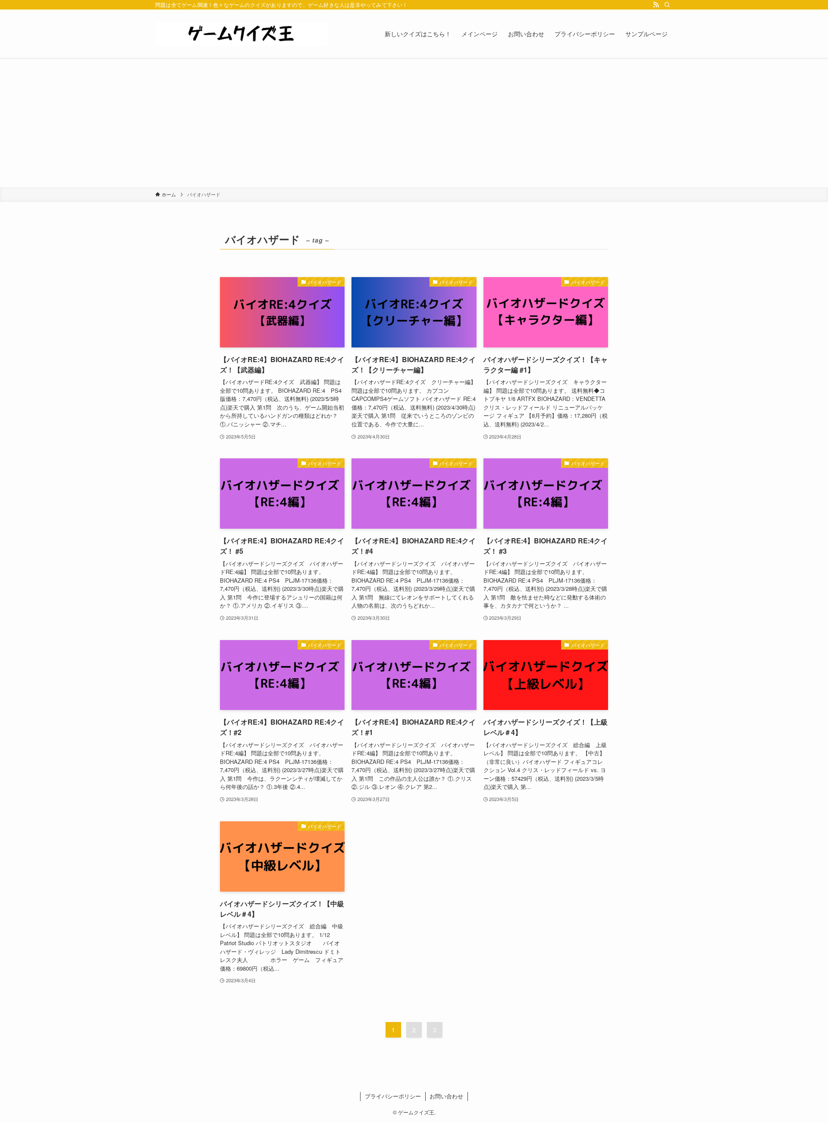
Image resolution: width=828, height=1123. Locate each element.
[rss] (656, 4)
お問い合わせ (446, 1096)
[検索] (667, 4)
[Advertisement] (414, 122)
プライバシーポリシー (393, 1096)
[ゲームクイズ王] (241, 33)
